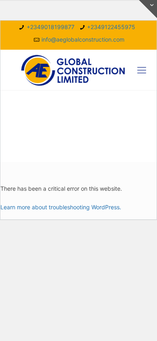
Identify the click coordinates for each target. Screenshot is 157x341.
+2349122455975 (111, 26)
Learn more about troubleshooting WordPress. (60, 207)
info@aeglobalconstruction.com (82, 39)
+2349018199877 (50, 26)
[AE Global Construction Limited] (78, 70)
